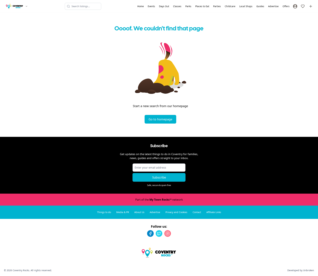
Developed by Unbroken (300, 270)
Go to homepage (160, 119)
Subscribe (159, 177)
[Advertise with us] (310, 6)
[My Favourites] (302, 6)
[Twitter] (159, 233)
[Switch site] (26, 6)
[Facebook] (150, 233)
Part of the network (159, 199)
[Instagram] (167, 233)
